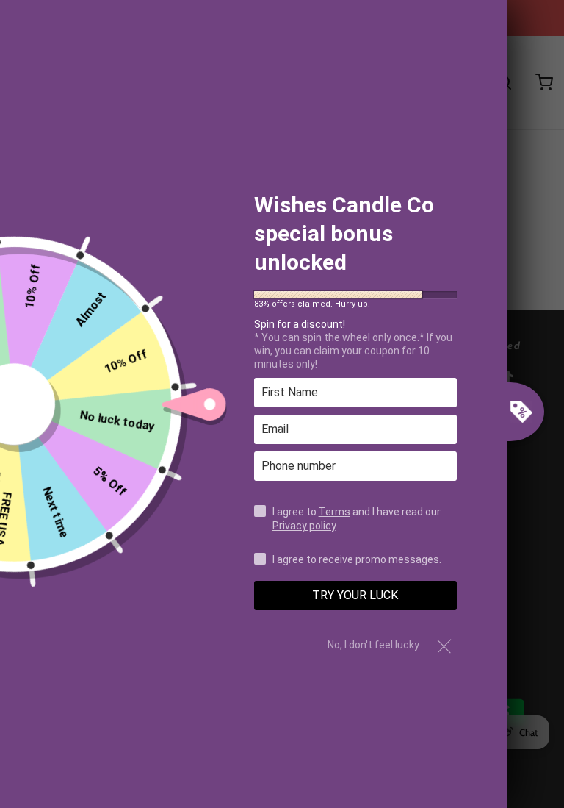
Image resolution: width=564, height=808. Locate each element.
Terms (334, 512)
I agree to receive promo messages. (356, 559)
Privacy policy (304, 526)
